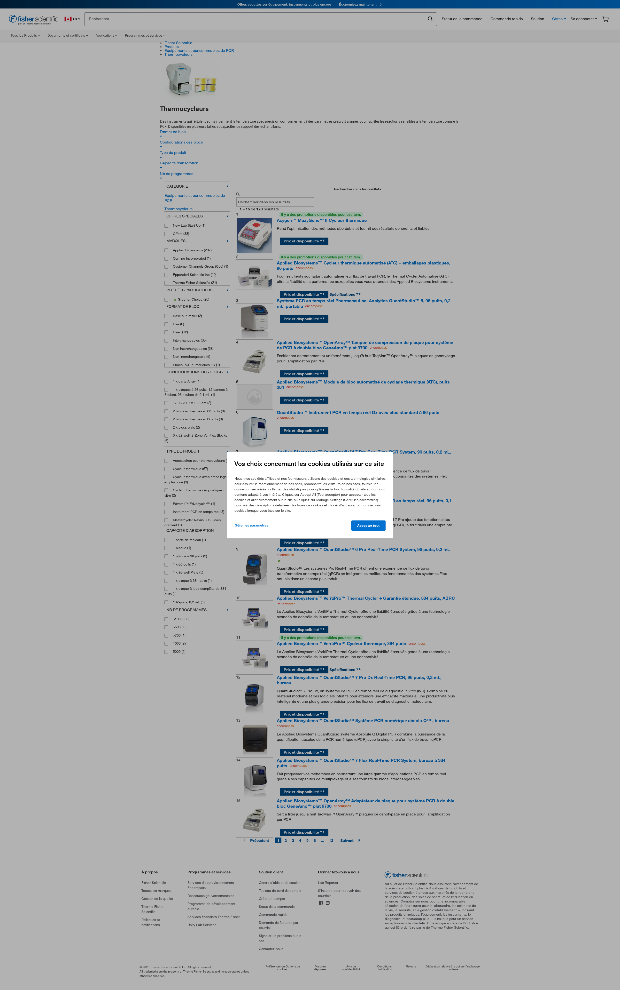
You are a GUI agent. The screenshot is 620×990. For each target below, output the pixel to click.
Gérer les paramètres (251, 525)
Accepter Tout (368, 525)
